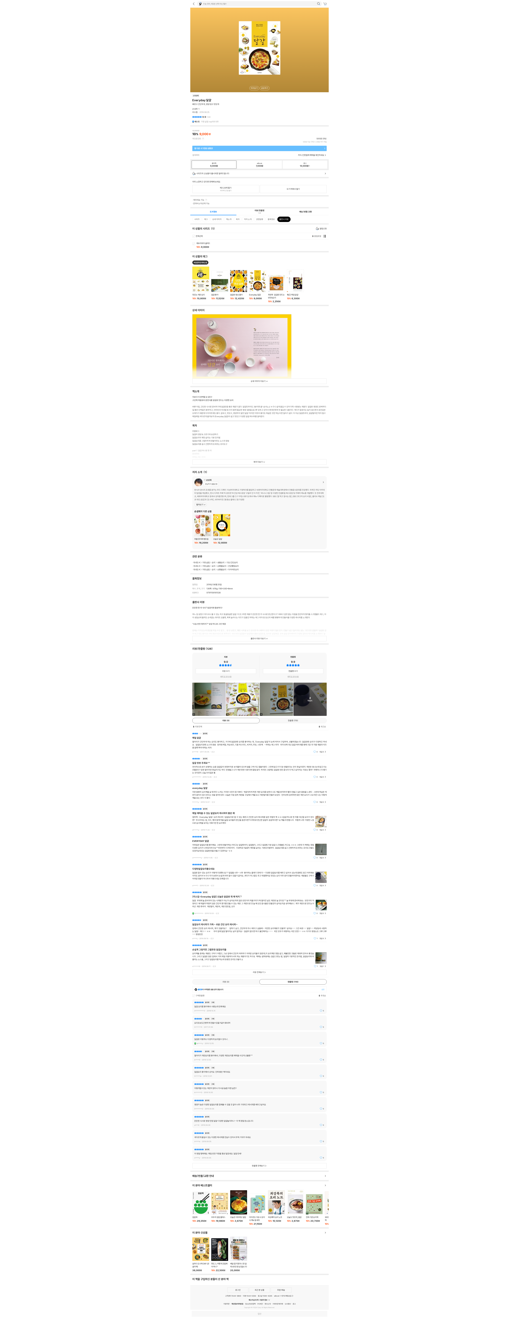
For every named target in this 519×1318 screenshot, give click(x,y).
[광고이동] (318, 3)
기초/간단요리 (232, 562)
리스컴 (195, 112)
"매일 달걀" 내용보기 (259, 742)
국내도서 (196, 562)
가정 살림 (206, 562)
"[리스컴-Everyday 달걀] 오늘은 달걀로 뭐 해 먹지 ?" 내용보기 (259, 903)
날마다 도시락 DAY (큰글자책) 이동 (200, 1254)
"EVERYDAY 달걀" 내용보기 (259, 847)
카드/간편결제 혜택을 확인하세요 (311, 155)
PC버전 (260, 1304)
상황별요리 (221, 566)
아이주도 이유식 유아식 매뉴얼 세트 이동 (257, 1209)
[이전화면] (193, 3)
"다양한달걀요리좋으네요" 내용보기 (259, 875)
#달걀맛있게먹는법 (200, 262)
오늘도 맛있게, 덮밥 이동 (295, 1207)
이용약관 (226, 1304)
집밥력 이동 (200, 1208)
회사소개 (268, 1304)
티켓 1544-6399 (249, 1296)
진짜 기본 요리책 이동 (314, 1209)
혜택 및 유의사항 (226, 676)
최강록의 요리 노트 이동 (276, 1207)
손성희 (195, 109)
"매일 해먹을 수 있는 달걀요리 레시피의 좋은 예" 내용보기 (259, 819)
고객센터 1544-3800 (233, 1296)
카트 (325, 4)
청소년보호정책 (250, 1304)
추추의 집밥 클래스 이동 (219, 1209)
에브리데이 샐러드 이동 (262, 245)
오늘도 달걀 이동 (221, 530)
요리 (213, 562)
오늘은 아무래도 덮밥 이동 (238, 1207)
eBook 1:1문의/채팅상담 (283, 1296)
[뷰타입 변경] (325, 236)
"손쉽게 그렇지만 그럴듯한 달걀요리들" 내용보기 (259, 956)
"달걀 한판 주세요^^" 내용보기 (259, 767)
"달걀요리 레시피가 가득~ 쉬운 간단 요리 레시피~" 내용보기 (259, 929)
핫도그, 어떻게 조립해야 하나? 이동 (219, 1255)
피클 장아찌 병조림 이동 (202, 531)
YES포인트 (196, 138)
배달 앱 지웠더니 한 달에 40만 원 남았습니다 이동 (238, 1254)
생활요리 (221, 562)
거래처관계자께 (277, 1304)
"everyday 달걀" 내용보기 (259, 792)
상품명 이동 (200, 285)
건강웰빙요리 (233, 566)
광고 (294, 1304)
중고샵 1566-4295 (265, 1296)
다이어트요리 (233, 569)
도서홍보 (288, 1304)
